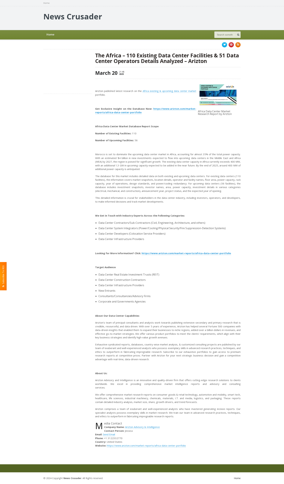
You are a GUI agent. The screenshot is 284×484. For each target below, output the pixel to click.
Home (46, 3)
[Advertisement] (181, 17)
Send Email (109, 434)
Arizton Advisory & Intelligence (142, 427)
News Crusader (72, 16)
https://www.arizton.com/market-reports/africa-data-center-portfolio (146, 445)
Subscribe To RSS (3, 275)
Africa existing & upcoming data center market (169, 91)
